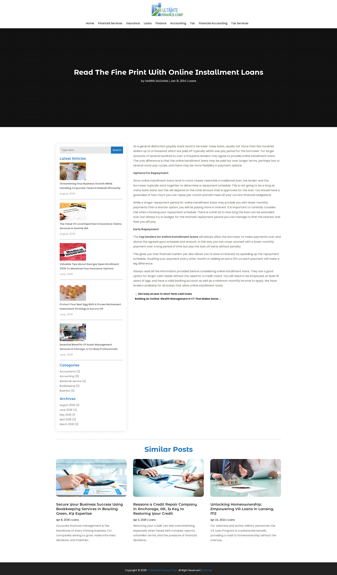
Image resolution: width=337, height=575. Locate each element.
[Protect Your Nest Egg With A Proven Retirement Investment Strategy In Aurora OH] (73, 292)
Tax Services (239, 23)
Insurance (133, 23)
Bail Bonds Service (70, 381)
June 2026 (66, 410)
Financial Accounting (213, 23)
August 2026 (67, 405)
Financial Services (110, 23)
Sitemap (207, 570)
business (65, 390)
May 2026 (65, 414)
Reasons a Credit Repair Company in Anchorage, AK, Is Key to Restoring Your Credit (165, 509)
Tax (192, 23)
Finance (161, 23)
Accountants (68, 371)
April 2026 (65, 419)
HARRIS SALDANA (156, 81)
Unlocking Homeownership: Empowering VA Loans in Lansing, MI (242, 509)
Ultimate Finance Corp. (164, 570)
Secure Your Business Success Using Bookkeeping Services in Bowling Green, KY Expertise (89, 509)
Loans (148, 23)
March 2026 (67, 424)
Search (117, 150)
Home (90, 23)
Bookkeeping (67, 386)
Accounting (178, 23)
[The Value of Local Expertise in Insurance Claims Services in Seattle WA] (73, 212)
